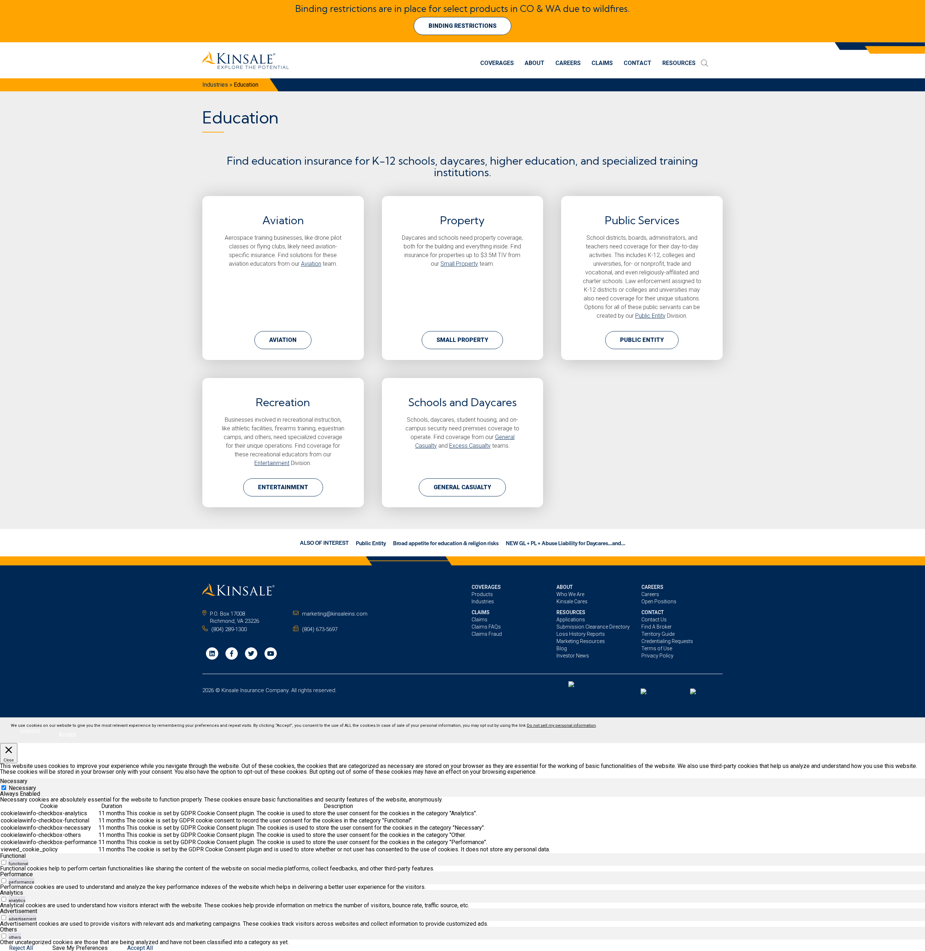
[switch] (3, 862)
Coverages (497, 63)
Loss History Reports (580, 634)
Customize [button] (30, 730)
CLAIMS (481, 612)
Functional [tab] (13, 855)
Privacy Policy (657, 656)
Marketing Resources (580, 641)
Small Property (459, 263)
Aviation (311, 263)
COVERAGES (486, 587)
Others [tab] (8, 929)
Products (482, 594)
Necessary (22, 788)
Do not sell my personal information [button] (561, 725)
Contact (637, 63)
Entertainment (271, 463)
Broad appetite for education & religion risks (446, 543)
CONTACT (652, 612)
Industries (215, 84)
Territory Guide (658, 634)
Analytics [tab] (11, 892)
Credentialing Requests (667, 641)
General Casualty (462, 487)
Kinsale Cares (572, 601)
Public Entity (650, 315)
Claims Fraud (487, 634)
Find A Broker (656, 627)
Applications (570, 619)
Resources (679, 63)
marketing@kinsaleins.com (334, 614)
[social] (212, 653)
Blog (561, 648)
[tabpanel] (462, 825)
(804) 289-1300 (229, 629)
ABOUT (564, 587)
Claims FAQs (486, 627)
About (535, 63)
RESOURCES (570, 612)
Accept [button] (67, 734)
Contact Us (654, 619)
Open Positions (658, 601)
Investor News (572, 656)
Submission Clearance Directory (593, 627)
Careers (568, 63)
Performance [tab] (16, 874)
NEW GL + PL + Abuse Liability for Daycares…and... (565, 543)
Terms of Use (656, 648)
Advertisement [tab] (18, 911)
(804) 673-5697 (319, 629)
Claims (602, 63)
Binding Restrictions (462, 25)
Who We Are (570, 594)
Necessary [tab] (13, 781)
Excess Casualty (470, 445)
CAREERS (652, 587)
